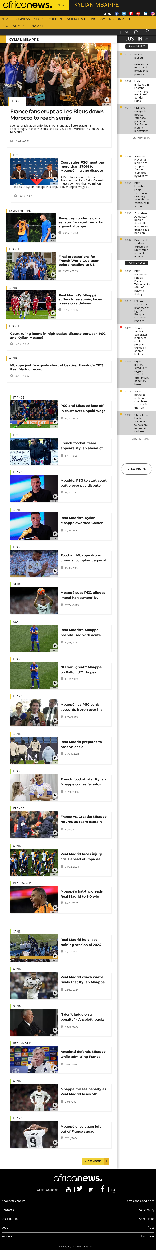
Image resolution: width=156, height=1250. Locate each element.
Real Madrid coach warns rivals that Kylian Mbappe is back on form (83, 980)
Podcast (35, 26)
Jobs (5, 1227)
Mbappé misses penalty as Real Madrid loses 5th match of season (83, 1092)
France (17, 101)
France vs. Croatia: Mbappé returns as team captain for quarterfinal (84, 820)
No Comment (119, 19)
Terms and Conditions (139, 1201)
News (6, 19)
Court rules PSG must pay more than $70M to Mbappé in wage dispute (83, 166)
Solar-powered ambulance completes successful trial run (141, 399)
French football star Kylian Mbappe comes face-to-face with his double (83, 782)
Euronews (147, 1236)
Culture (56, 19)
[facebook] (103, 1189)
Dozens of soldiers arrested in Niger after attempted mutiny (141, 248)
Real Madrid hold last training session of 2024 (81, 942)
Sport (39, 19)
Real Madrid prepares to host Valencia (81, 744)
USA (16, 622)
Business (22, 19)
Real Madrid (22, 883)
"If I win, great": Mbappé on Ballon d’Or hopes (81, 669)
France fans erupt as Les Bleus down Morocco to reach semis (57, 114)
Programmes (13, 26)
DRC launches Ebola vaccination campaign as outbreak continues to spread (142, 195)
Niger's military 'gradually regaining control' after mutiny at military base (142, 373)
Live (125, 32)
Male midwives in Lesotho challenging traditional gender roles (141, 91)
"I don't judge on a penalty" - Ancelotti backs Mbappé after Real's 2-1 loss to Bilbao (83, 1018)
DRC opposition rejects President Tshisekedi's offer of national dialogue (142, 283)
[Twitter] (80, 1189)
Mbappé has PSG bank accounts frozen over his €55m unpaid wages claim (83, 708)
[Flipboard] (91, 1189)
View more (136, 469)
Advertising (146, 1219)
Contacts (8, 1210)
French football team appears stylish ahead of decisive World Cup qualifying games (82, 446)
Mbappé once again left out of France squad (81, 1128)
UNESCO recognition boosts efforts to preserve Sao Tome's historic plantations (141, 119)
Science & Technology (86, 19)
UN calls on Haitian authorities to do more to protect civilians (141, 423)
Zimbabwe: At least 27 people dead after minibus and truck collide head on (142, 223)
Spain (13, 287)
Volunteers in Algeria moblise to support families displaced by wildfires (141, 166)
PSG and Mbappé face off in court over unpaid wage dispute (83, 409)
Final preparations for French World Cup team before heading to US (79, 261)
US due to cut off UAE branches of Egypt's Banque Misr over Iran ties (142, 311)
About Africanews (13, 1201)
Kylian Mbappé (20, 210)
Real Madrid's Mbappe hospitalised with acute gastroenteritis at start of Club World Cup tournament (82, 633)
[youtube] (69, 1189)
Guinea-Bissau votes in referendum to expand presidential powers (142, 64)
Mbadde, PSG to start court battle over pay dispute (84, 483)
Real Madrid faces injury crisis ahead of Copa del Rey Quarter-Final (81, 857)
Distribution (10, 1219)
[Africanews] (26, 4)
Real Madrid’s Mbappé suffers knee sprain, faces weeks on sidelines (80, 299)
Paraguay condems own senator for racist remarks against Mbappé (80, 222)
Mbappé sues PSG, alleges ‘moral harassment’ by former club (83, 596)
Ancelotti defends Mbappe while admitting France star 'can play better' (83, 1055)
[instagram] (114, 1189)
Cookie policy (145, 1210)
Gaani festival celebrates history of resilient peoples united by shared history (141, 341)
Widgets (7, 1236)
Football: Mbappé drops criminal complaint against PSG (84, 558)
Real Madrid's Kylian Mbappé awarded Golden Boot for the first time (82, 521)
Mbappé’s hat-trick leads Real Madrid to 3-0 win (82, 893)
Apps (151, 1227)
